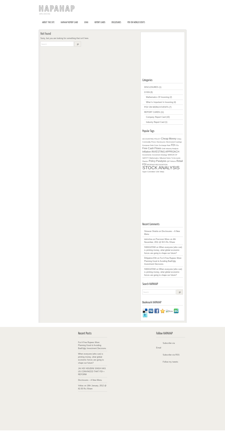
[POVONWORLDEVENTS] (136, 22)
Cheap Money (168, 138)
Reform (173, 161)
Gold (163, 148)
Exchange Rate (164, 145)
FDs (177, 145)
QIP (168, 161)
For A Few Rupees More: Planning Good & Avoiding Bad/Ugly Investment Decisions (163, 261)
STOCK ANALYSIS (161, 167)
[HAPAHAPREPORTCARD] (69, 22)
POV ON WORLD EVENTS (156, 107)
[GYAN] (86, 22)
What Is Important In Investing (159, 102)
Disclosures (161, 142)
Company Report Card (156, 117)
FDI (173, 145)
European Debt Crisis (150, 145)
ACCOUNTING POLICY (151, 139)
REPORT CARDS (152, 112)
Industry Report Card (155, 122)
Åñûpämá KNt (150, 258)
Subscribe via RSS (171, 355)
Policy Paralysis (157, 161)
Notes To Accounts (173, 158)
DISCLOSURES (151, 87)
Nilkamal (162, 158)
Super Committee (148, 172)
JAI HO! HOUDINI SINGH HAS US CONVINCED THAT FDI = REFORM (92, 371)
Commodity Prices (149, 142)
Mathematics (154, 158)
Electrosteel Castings (174, 142)
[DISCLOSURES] (116, 22)
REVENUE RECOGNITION (157, 165)
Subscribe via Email (165, 345)
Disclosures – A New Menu (90, 380)
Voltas (162, 172)
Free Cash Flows (151, 148)
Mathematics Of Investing (157, 97)
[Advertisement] (165, 53)
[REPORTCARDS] (100, 22)
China (179, 139)
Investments (147, 155)
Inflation (146, 151)
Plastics (145, 161)
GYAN (147, 92)
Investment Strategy (159, 155)
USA (157, 172)
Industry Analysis (172, 148)
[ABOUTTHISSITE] (48, 22)
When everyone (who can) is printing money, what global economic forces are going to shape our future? (163, 250)
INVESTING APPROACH (165, 151)
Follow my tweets (170, 362)
